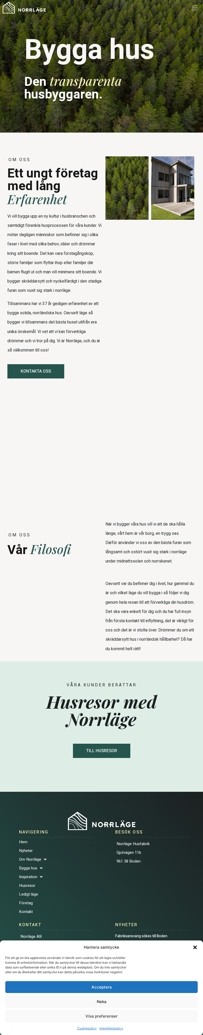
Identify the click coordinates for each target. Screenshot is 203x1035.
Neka (102, 1001)
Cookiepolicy (87, 1028)
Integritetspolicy (111, 1028)
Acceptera (101, 987)
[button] (195, 947)
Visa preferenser (101, 1016)
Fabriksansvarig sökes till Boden (142, 936)
